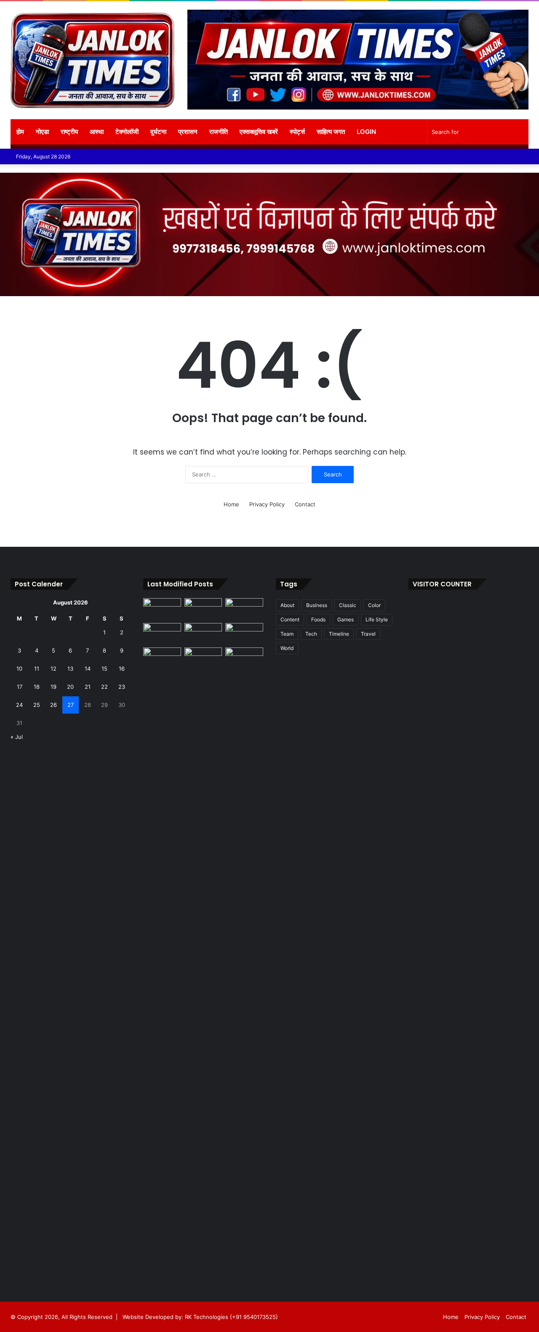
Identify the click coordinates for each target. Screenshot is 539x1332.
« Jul (17, 736)
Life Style (377, 619)
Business (316, 605)
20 (70, 686)
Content (289, 619)
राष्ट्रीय (69, 132)
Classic (347, 605)
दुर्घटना (158, 132)
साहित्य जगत (331, 132)
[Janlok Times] (93, 60)
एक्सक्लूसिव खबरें (259, 132)
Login (366, 132)
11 (36, 668)
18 (37, 686)
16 (122, 668)
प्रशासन (187, 132)
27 (70, 704)
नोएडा (42, 132)
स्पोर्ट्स (297, 132)
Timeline (339, 634)
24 (19, 704)
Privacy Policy (267, 504)
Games (345, 619)
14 (88, 668)
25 (36, 704)
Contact (305, 504)
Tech (311, 634)
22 (104, 686)
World (287, 648)
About (287, 605)
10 (19, 668)
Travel (368, 634)
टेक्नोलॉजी (127, 132)
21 (88, 686)
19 (53, 686)
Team (287, 634)
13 (70, 668)
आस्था (97, 132)
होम (20, 132)
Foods (318, 619)
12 (53, 668)
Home (231, 504)
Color (374, 605)
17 (19, 686)
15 (104, 668)
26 (53, 704)
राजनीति (218, 132)
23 (121, 686)
